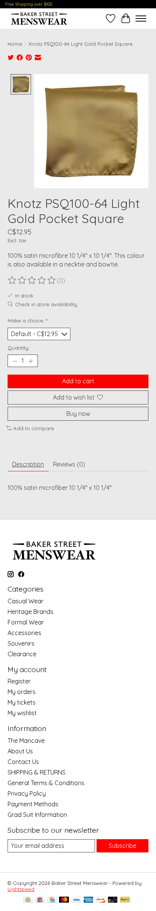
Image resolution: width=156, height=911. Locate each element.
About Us (20, 751)
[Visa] (76, 900)
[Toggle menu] (140, 18)
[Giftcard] (40, 900)
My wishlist (22, 713)
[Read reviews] (32, 280)
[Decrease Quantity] (15, 361)
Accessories (24, 633)
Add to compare (33, 428)
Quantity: (19, 348)
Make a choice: (27, 321)
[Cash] (28, 900)
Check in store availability (46, 304)
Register (19, 681)
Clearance (22, 654)
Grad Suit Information (37, 814)
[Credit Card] (52, 900)
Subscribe (122, 845)
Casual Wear (26, 601)
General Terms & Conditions (46, 783)
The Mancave (26, 740)
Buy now (78, 413)
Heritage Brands (30, 611)
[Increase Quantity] (31, 361)
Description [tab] (28, 464)
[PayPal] (125, 900)
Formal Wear (26, 622)
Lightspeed (21, 889)
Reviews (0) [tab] (69, 464)
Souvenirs (21, 643)
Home (15, 44)
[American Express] (89, 900)
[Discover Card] (101, 900)
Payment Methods (33, 804)
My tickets (22, 702)
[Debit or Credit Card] (113, 900)
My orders (22, 692)
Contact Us (23, 761)
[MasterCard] (64, 900)
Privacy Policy (27, 793)
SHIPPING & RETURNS (37, 772)
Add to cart (78, 381)
